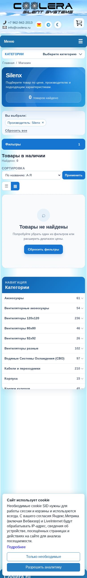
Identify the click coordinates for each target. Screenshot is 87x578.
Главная (8, 63)
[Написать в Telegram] (48, 25)
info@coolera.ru (19, 27)
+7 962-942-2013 (20, 22)
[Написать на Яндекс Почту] (39, 25)
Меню (9, 41)
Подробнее (16, 547)
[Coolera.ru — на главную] (43, 8)
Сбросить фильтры (43, 249)
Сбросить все (16, 130)
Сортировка (13, 168)
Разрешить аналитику (44, 567)
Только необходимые (43, 557)
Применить (74, 175)
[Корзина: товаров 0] (79, 23)
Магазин (25, 63)
